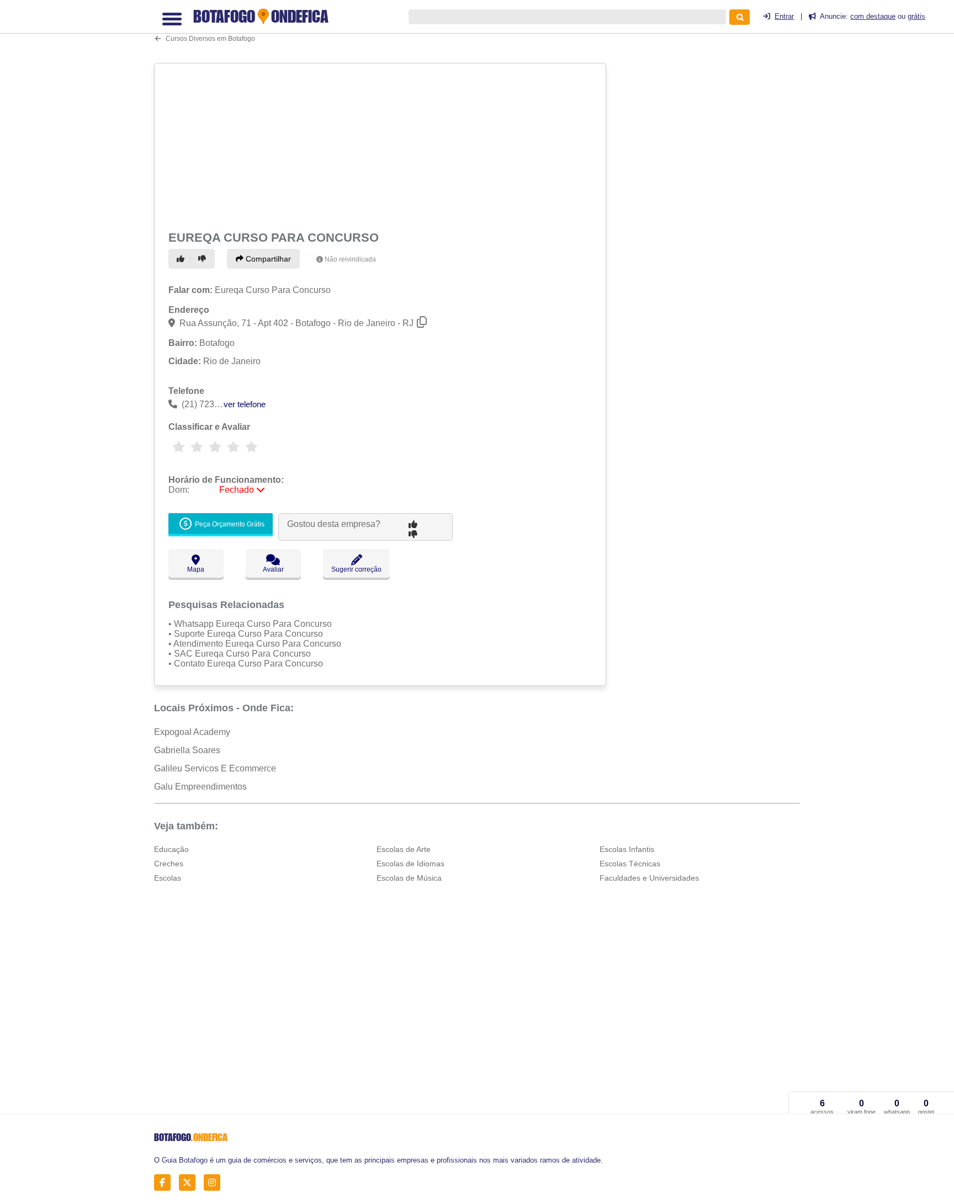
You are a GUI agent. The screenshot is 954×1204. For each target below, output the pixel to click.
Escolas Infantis (627, 849)
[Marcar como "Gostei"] (182, 259)
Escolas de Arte (404, 849)
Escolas (167, 877)
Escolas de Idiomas (410, 863)
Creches (168, 863)
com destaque (872, 16)
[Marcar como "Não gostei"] (203, 259)
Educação (171, 849)
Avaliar (273, 569)
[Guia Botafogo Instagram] (215, 1182)
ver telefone (245, 404)
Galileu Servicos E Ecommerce (215, 768)
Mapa (195, 569)
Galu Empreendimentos (200, 786)
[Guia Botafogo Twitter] (190, 1182)
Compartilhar (267, 258)
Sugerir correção (356, 569)
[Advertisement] (381, 144)
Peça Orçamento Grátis (228, 524)
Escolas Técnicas (630, 863)
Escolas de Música (409, 877)
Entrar (784, 16)
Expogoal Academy (192, 732)
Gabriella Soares (187, 750)
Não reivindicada (350, 259)
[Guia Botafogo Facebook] (165, 1182)
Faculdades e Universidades (649, 877)
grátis (916, 16)
